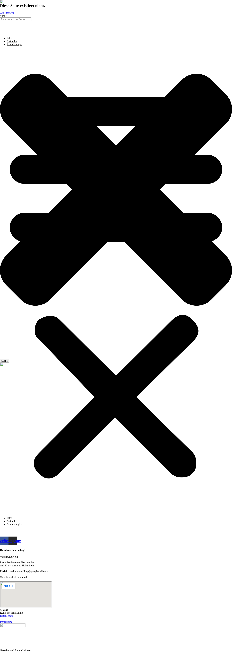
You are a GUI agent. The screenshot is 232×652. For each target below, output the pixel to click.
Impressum (6, 621)
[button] (116, 281)
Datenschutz (6, 615)
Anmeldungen (14, 44)
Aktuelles (12, 41)
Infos (9, 38)
